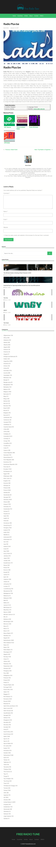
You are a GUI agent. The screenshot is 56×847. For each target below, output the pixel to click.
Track (5, 783)
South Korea (7, 734)
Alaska (5, 342)
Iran (5, 541)
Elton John (7, 478)
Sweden (6, 753)
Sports (5, 738)
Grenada (6, 506)
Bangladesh (7, 384)
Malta (5, 602)
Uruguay (6, 804)
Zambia (6, 818)
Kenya (5, 565)
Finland (6, 488)
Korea (5, 567)
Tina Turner (7, 771)
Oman (5, 659)
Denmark (6, 455)
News (5, 645)
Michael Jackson (8, 614)
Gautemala (7, 495)
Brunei (5, 410)
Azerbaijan (6, 375)
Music (5, 628)
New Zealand (7, 642)
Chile (5, 429)
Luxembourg (7, 588)
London (6, 586)
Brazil (5, 408)
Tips (5, 774)
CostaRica (6, 443)
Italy (5, 551)
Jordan (6, 560)
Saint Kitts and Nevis (9, 706)
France (5, 490)
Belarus (6, 389)
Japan (5, 558)
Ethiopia (6, 485)
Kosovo (6, 570)
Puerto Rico (7, 689)
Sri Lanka (6, 746)
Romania (6, 699)
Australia (6, 370)
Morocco (6, 624)
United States (7, 802)
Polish (5, 682)
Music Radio (7, 633)
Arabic (5, 359)
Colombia (6, 436)
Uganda (6, 795)
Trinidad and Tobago (9, 785)
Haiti (5, 516)
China (5, 431)
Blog (5, 396)
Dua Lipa (6, 466)
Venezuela (6, 809)
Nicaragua (6, 652)
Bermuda (6, 394)
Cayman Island (8, 427)
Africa (5, 337)
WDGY (5, 310)
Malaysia (6, 598)
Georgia (6, 497)
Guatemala (7, 509)
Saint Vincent (7, 710)
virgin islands (7, 816)
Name (6, 211)
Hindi (5, 520)
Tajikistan (6, 762)
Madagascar (7, 593)
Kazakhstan (7, 563)
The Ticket (6, 322)
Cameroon (6, 420)
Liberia (5, 581)
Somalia (6, 727)
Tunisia (6, 788)
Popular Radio (7, 685)
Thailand (6, 769)
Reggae (6, 694)
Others (5, 661)
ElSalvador (6, 476)
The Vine (6, 298)
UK (4, 797)
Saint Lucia (7, 708)
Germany (6, 499)
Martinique (7, 607)
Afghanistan (7, 335)
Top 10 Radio (7, 778)
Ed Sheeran (7, 471)
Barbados (6, 387)
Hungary (6, 527)
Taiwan (6, 760)
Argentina (6, 361)
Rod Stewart (7, 696)
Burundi (6, 415)
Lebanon (6, 579)
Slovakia (6, 722)
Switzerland (7, 755)
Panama (6, 668)
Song (5, 729)
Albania (6, 344)
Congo (5, 441)
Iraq (5, 544)
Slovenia (6, 724)
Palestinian (7, 666)
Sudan (5, 748)
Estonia (6, 483)
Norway (6, 656)
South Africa (7, 731)
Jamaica (6, 556)
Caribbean (6, 424)
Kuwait (5, 572)
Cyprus (6, 450)
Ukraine (6, 799)
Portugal (6, 687)
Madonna (6, 595)
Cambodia (6, 417)
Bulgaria (6, 412)
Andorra (6, 352)
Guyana (6, 513)
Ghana (5, 502)
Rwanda (6, 703)
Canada (6, 422)
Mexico (6, 612)
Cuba (5, 448)
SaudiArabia (7, 713)
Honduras (6, 523)
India (5, 532)
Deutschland (7, 457)
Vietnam (6, 814)
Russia (5, 701)
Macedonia (7, 591)
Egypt (5, 473)
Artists (5, 366)
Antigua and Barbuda (9, 356)
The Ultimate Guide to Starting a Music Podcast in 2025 (17, 273)
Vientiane (6, 811)
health (5, 518)
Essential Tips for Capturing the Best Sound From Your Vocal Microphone (22, 285)
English (6, 481)
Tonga (5, 776)
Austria (6, 373)
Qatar (5, 692)
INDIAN (6, 534)
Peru (5, 673)
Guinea (6, 511)
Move (5, 626)
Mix (5, 617)
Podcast (6, 678)
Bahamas (6, 377)
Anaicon (6, 349)
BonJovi (6, 403)
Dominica (6, 462)
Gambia (6, 492)
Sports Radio (7, 743)
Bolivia (5, 401)
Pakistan (6, 663)
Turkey (5, 790)
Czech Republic (8, 452)
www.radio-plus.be (39, 109)
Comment (7, 193)
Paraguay (6, 670)
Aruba (5, 368)
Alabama (6, 340)
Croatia (6, 445)
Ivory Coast (7, 553)
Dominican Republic (9, 464)
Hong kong (7, 525)
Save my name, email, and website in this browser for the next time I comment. (27, 235)
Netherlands (7, 640)
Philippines (7, 675)
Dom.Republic (7, 459)
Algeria (5, 347)
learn (5, 577)
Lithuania (6, 584)
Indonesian (7, 539)
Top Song (6, 781)
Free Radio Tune (28, 834)
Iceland (6, 530)
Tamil (5, 764)
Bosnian (6, 405)
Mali (5, 600)
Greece (6, 504)
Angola (6, 354)
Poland (5, 680)
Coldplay (6, 434)
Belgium (6, 391)
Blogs (5, 398)
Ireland (5, 546)
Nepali (5, 638)
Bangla (5, 380)
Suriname (6, 750)
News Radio (7, 649)
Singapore (6, 720)
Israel (5, 549)
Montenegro (7, 621)
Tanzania (6, 767)
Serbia (5, 717)
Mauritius (6, 609)
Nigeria (6, 654)
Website (6, 227)
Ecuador (6, 469)
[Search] (49, 253)
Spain (5, 736)
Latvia (5, 574)
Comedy (6, 438)
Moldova (6, 619)
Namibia (6, 635)
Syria (5, 757)
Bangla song (7, 382)
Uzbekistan (7, 806)
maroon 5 (6, 605)
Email (5, 219)
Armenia (6, 363)
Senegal (6, 715)
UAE (5, 792)
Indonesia (6, 537)
